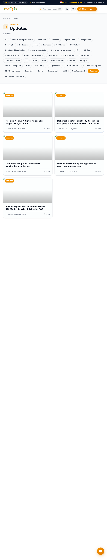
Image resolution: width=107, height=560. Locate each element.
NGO (44, 60)
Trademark (53, 71)
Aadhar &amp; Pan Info (22, 40)
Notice (72, 60)
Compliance (85, 40)
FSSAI (36, 45)
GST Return (75, 45)
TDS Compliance (12, 71)
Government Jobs (38, 50)
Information (69, 55)
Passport (84, 60)
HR (77, 50)
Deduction (24, 45)
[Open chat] (100, 551)
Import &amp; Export (33, 55)
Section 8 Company (92, 66)
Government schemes (61, 50)
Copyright (9, 45)
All (6, 40)
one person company (14, 76)
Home (5, 18)
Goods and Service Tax (15, 50)
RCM (28, 66)
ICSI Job (86, 50)
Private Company (13, 66)
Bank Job (42, 40)
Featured (47, 45)
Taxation (29, 71)
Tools (40, 71)
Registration (55, 66)
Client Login (87, 9)
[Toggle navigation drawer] (101, 9)
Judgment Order (12, 60)
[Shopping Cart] (73, 9)
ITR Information (12, 55)
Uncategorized (78, 71)
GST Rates (60, 45)
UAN (65, 71)
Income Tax (53, 55)
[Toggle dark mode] (67, 9)
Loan (34, 60)
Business (55, 40)
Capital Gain (69, 40)
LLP (26, 60)
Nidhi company (57, 60)
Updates (93, 71)
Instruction (84, 55)
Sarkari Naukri (72, 66)
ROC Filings (39, 66)
